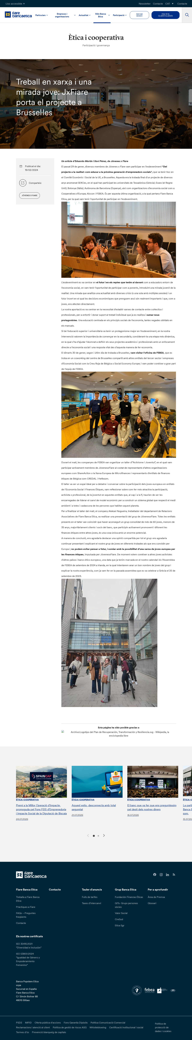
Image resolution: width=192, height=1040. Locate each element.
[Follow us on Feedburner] (174, 874)
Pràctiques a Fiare (25, 906)
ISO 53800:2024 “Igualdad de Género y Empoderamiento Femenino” (28, 959)
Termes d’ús (22, 1032)
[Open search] (187, 15)
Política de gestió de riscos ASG (70, 1027)
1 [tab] (93, 835)
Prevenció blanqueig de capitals (49, 1032)
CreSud (119, 919)
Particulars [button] (40, 15)
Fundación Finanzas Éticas (129, 896)
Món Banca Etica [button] (100, 15)
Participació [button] (118, 15)
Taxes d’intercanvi (91, 903)
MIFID (28, 1022)
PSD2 (19, 1022)
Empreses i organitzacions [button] (62, 15)
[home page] (18, 14)
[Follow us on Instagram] (161, 874)
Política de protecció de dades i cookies (163, 1027)
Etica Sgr (119, 925)
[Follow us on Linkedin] (167, 874)
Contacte (158, 3)
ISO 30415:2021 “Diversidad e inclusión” (28, 945)
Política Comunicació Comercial (108, 1022)
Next (104, 835)
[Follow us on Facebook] (155, 874)
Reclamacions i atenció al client (33, 1027)
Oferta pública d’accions (48, 1022)
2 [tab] (98, 835)
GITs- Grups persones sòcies (126, 905)
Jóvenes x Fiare (29, 195)
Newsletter (145, 3)
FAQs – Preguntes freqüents (26, 915)
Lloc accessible (14, 3)
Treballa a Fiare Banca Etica (27, 898)
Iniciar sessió (139, 15)
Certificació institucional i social (126, 1027)
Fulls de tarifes (89, 896)
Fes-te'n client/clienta (165, 15)
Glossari (152, 903)
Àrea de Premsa (156, 896)
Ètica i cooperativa (27, 799)
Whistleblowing (98, 1027)
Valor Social (121, 913)
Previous (87, 835)
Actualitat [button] (83, 15)
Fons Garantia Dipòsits (76, 1022)
